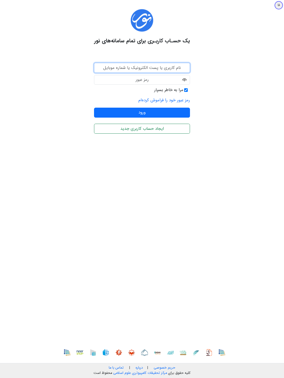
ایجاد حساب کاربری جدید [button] (142, 128)
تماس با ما (116, 368)
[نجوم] (159, 352)
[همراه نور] (172, 352)
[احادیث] (185, 352)
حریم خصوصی (164, 368)
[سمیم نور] (223, 352)
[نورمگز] (120, 352)
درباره (139, 368)
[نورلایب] (133, 352)
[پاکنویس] (197, 352)
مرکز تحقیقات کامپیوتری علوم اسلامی (140, 373)
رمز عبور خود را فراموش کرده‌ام (164, 100)
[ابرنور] (94, 352)
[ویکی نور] (107, 352)
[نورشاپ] (81, 352)
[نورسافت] (146, 352)
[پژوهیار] (210, 352)
